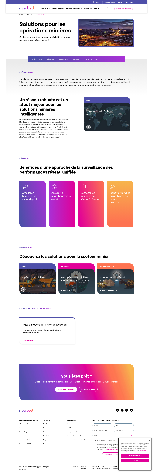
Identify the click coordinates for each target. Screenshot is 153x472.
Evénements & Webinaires (27, 444)
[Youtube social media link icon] (131, 410)
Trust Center (70, 428)
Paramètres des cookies (135, 465)
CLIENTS (76, 59)
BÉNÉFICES (51, 59)
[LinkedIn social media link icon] (117, 410)
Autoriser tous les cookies (135, 455)
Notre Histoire (72, 420)
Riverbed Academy (49, 436)
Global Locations (24, 424)
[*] (102, 428)
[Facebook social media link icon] (126, 410)
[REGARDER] (107, 114)
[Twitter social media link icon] (122, 410)
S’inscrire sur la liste (113, 454)
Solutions (46, 424)
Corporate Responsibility (74, 436)
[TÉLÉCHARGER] (76, 278)
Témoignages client (73, 432)
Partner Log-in (23, 432)
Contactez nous (24, 428)
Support (119, 2)
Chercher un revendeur (50, 444)
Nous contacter (129, 2)
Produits (45, 428)
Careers (69, 424)
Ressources (46, 432)
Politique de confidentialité (115, 449)
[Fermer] (149, 441)
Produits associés (91, 59)
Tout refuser (135, 460)
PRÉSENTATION (37, 59)
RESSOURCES (63, 59)
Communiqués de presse (27, 440)
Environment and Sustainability (76, 440)
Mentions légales (84, 467)
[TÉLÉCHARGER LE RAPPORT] (115, 278)
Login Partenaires (110, 2)
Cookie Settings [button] (115, 467)
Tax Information (106, 467)
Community (23, 436)
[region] (135, 454)
